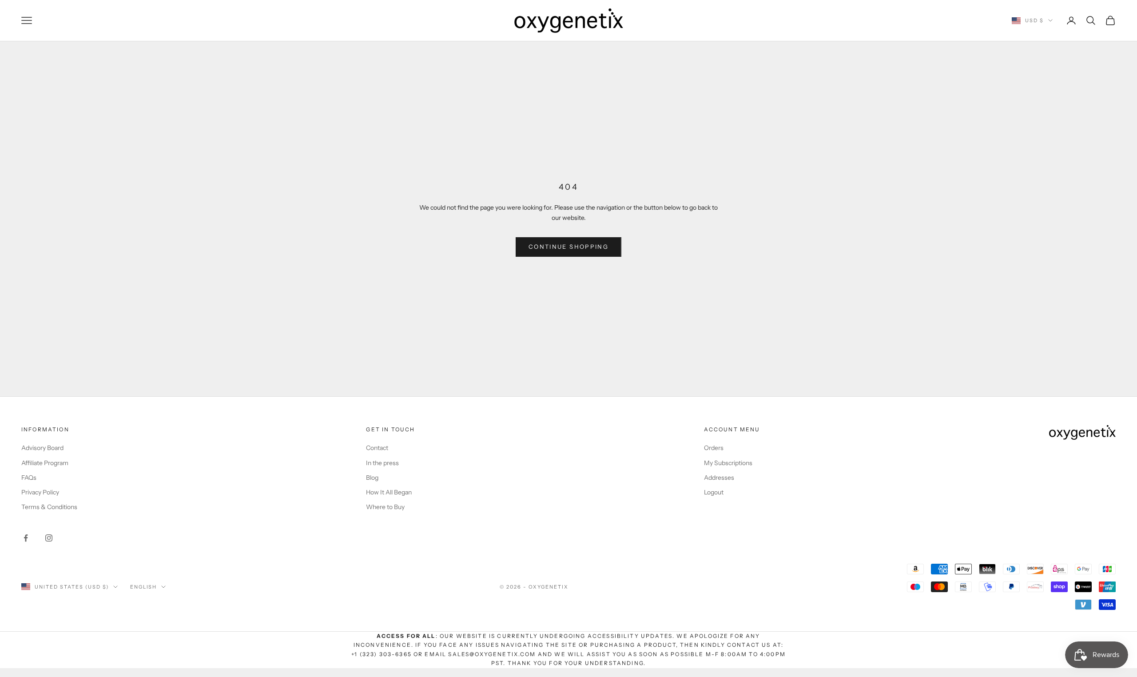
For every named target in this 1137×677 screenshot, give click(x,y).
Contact (377, 448)
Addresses (719, 478)
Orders (714, 448)
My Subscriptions (728, 463)
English (143, 587)
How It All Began (389, 492)
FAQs (28, 478)
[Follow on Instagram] (48, 538)
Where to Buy (385, 507)
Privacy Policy (40, 492)
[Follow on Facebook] (25, 538)
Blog (372, 478)
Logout (714, 492)
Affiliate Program (44, 463)
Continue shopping (568, 246)
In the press (382, 463)
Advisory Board (42, 448)
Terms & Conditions (49, 507)
